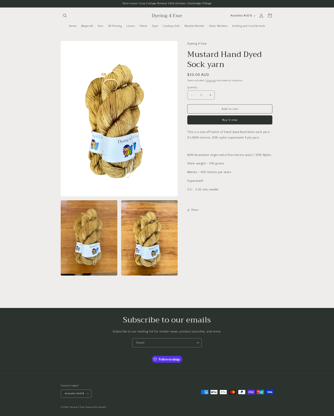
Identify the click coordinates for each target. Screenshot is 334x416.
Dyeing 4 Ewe (77, 407)
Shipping (210, 80)
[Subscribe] (197, 342)
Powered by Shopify (95, 407)
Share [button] (195, 209)
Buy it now (229, 119)
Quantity (192, 87)
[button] (65, 15)
